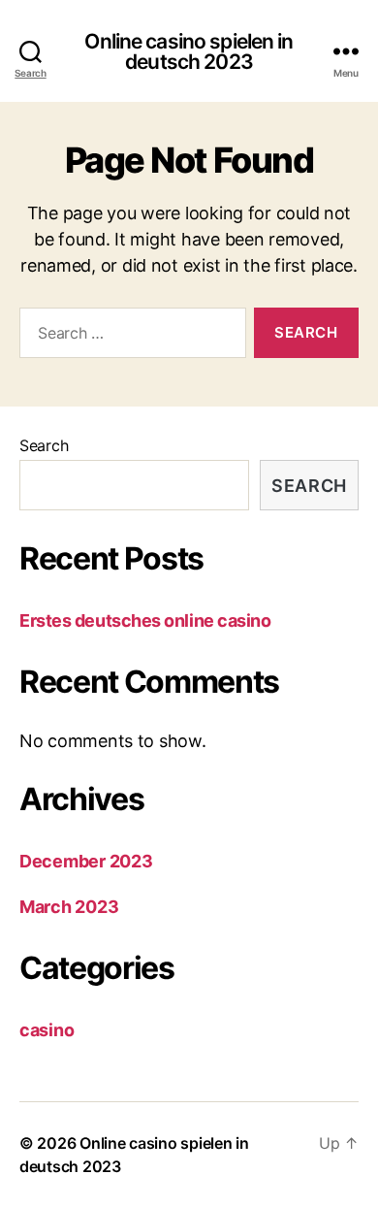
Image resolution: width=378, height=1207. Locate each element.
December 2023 (86, 861)
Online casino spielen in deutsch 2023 (188, 51)
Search (43, 445)
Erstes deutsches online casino (145, 620)
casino (46, 1030)
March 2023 (68, 907)
